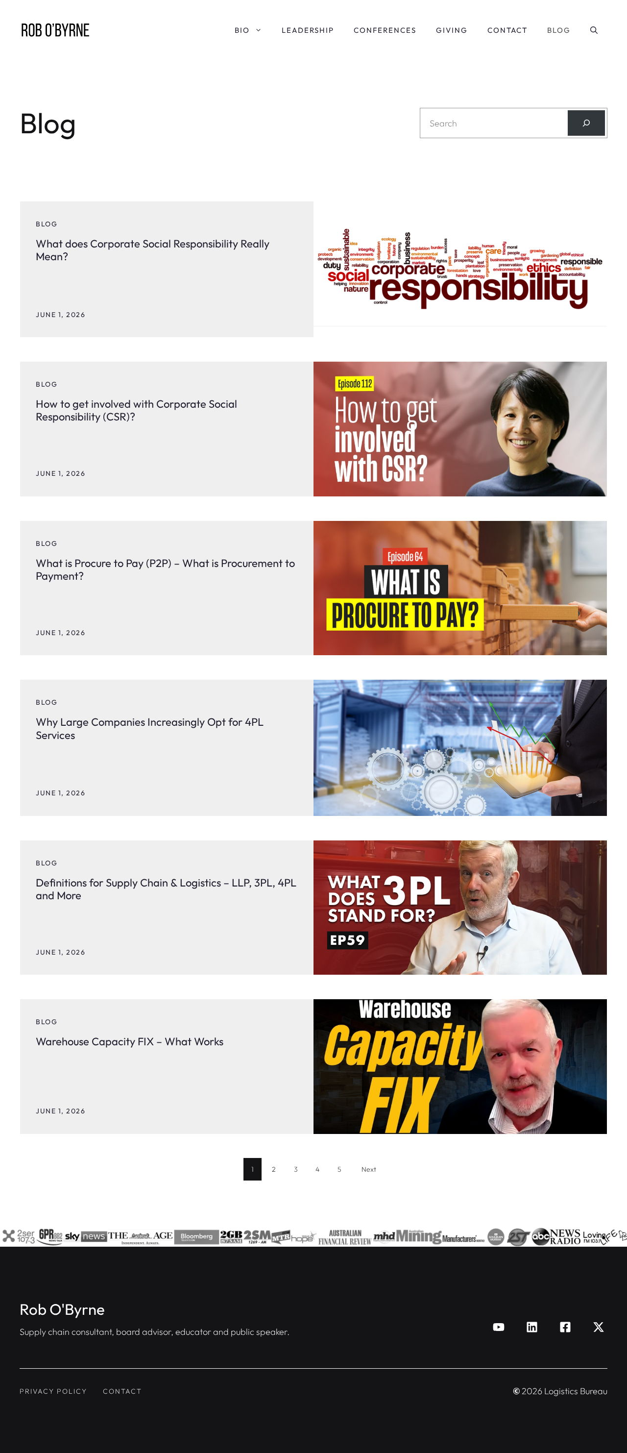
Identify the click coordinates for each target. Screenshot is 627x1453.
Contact (507, 30)
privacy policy (53, 1391)
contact (122, 1391)
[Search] (586, 123)
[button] (593, 30)
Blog (559, 30)
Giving (452, 30)
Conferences (385, 30)
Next (369, 1169)
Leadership (308, 30)
